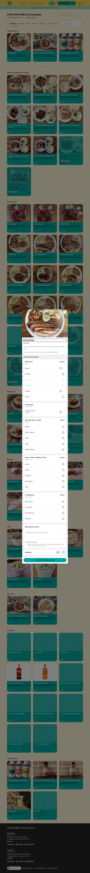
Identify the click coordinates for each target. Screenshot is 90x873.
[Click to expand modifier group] (63, 368)
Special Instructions (32, 527)
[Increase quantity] (63, 552)
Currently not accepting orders (45, 560)
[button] (45, 323)
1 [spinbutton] (60, 552)
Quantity (28, 552)
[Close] (64, 312)
